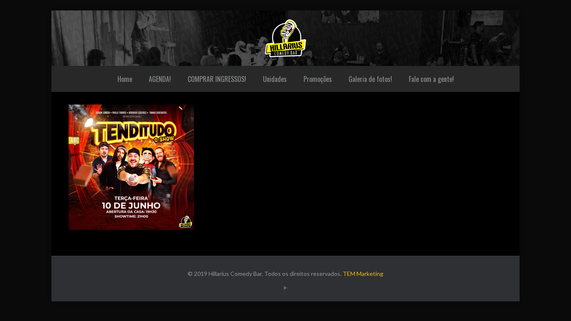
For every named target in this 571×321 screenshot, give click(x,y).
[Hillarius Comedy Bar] (285, 38)
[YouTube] (285, 287)
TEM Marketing (363, 273)
